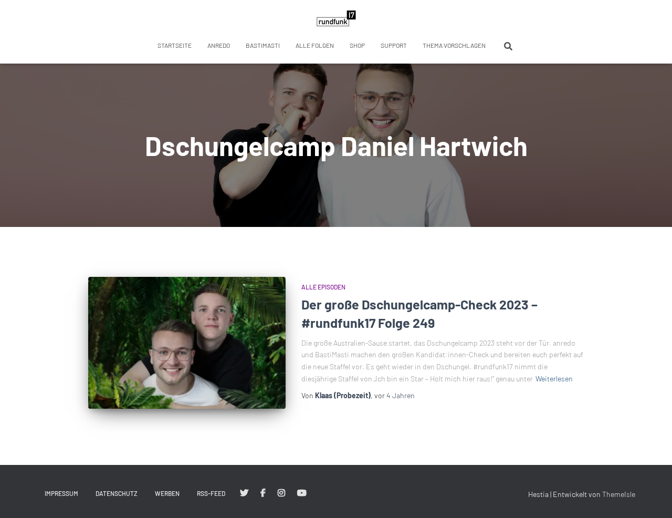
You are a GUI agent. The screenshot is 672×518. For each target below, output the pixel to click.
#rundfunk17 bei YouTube (302, 493)
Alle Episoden (323, 287)
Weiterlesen (554, 378)
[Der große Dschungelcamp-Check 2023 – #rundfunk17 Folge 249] (187, 343)
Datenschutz (117, 493)
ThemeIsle (618, 494)
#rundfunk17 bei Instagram (281, 493)
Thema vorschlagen (454, 45)
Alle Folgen (315, 45)
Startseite (175, 45)
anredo (218, 45)
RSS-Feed (211, 493)
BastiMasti (263, 45)
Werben (167, 493)
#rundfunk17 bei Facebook (263, 493)
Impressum (61, 493)
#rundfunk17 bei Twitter (244, 493)
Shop (357, 45)
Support (394, 45)
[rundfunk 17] (336, 18)
